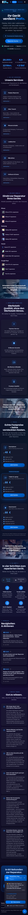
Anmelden (20, 2)
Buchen (14, 2)
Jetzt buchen (14, 465)
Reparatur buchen (13, 41)
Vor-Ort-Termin (8, 580)
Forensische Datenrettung (15, 36)
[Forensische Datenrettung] (10, 2)
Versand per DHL (21, 580)
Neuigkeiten (4, 907)
